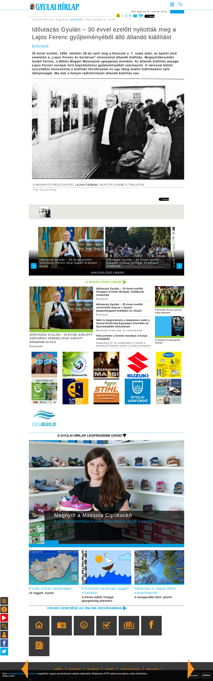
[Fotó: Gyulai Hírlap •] (45, 217)
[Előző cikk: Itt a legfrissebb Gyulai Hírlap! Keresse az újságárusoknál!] (191, 669)
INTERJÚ (93, 669)
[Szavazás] (106, 630)
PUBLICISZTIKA (130, 669)
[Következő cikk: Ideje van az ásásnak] (24, 669)
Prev (49, 529)
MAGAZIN (76, 19)
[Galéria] (61, 630)
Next (180, 529)
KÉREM (206, 675)
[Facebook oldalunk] (151, 630)
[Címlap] (39, 630)
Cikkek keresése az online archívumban (84, 608)
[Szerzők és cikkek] (39, 651)
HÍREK (58, 669)
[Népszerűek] (84, 630)
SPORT (109, 669)
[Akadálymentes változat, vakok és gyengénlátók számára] (118, 16)
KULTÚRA (75, 669)
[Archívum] (129, 630)
